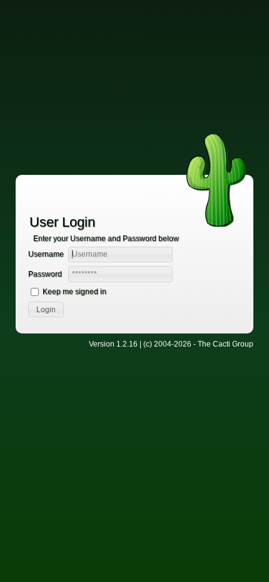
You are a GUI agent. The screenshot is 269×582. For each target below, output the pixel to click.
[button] (46, 310)
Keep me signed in (74, 291)
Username (46, 254)
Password (45, 274)
